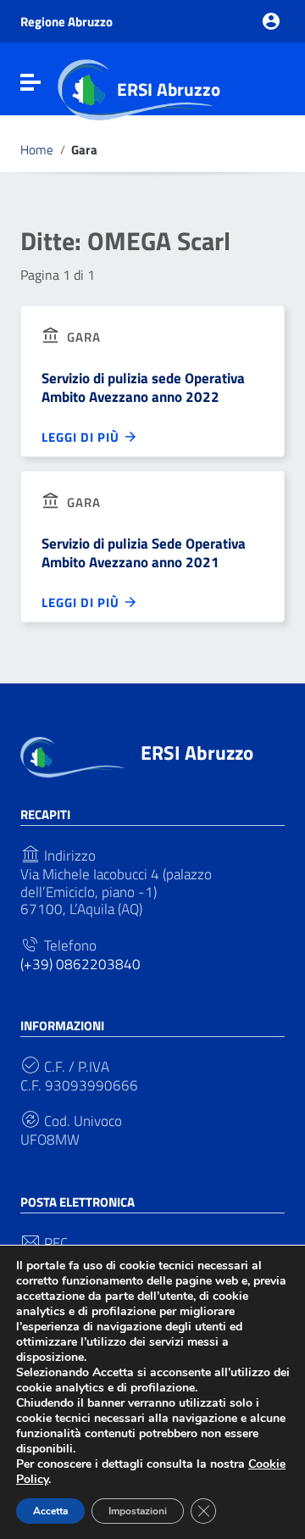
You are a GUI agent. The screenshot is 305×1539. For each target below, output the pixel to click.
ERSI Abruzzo (168, 89)
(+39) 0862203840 (80, 964)
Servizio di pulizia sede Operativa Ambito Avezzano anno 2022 (143, 387)
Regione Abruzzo (66, 21)
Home (36, 150)
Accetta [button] (50, 1511)
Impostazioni (137, 1511)
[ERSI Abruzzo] (72, 756)
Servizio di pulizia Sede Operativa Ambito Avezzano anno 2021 (144, 553)
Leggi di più (82, 436)
